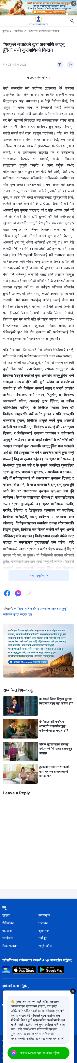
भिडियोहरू (8, 923)
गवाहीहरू (18, 30)
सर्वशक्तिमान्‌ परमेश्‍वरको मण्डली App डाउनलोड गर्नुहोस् (36, 960)
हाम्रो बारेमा (45, 946)
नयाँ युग (42, 938)
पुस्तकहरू (44, 915)
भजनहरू (43, 923)
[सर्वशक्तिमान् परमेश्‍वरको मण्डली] (38, 20)
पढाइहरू (7, 930)
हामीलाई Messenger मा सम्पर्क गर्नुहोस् (39, 1052)
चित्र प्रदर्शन (10, 946)
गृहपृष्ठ (5, 30)
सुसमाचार (43, 930)
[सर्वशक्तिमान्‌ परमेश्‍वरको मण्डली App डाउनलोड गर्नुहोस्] (6, 969)
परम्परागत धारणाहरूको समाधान (44, 30)
